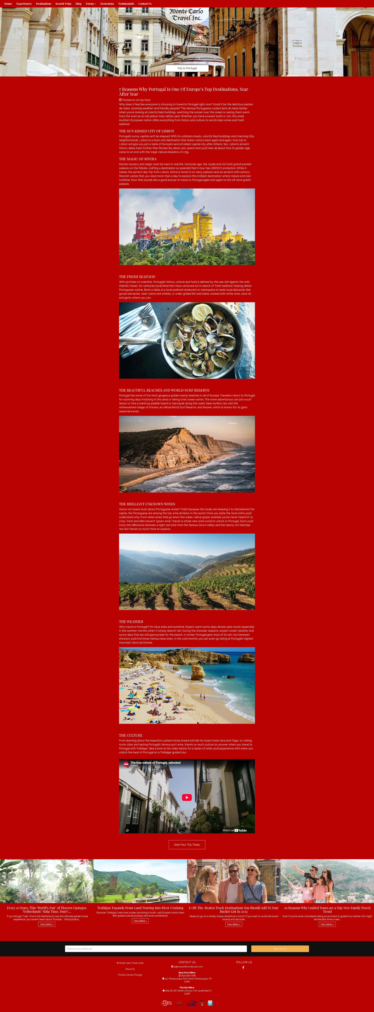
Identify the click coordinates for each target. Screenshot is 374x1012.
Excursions (107, 3)
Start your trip (280, 949)
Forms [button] (90, 3)
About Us (130, 969)
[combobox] (156, 948)
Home (8, 3)
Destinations (43, 3)
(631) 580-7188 (188, 975)
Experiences (24, 3)
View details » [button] (46, 924)
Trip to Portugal (187, 68)
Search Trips (63, 3)
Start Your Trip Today (187, 844)
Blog (79, 3)
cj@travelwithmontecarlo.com (188, 966)
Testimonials (126, 3)
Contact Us (144, 3)
